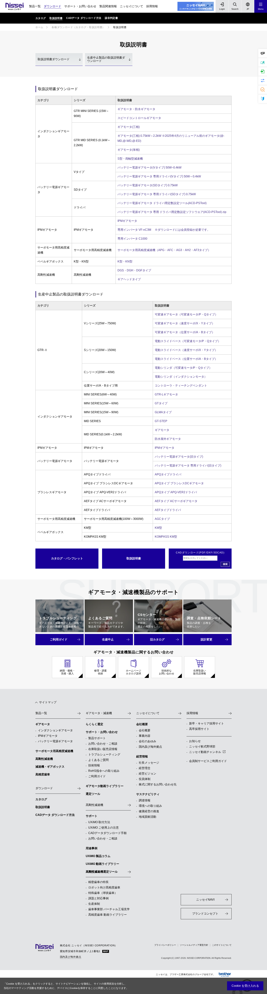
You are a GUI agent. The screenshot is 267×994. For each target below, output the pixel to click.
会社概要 (142, 724)
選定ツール (93, 793)
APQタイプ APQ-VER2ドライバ (176, 492)
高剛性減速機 (44, 758)
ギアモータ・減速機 (99, 713)
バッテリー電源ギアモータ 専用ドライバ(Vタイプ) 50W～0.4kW (159, 176)
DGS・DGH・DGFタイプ (134, 270)
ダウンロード (52, 6)
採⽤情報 (192, 713)
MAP (105, 951)
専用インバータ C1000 (132, 238)
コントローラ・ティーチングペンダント (181, 385)
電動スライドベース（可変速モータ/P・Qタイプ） (188, 341)
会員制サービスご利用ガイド (208, 761)
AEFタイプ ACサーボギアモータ (176, 501)
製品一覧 (35, 6)
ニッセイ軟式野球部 (202, 746)
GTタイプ (161, 403)
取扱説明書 (42, 807)
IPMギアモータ (127, 220)
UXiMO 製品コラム (98, 856)
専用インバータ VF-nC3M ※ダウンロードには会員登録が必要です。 (164, 229)
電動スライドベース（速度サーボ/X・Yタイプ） (186, 350)
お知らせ (195, 741)
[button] (260, 6)
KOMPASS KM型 (166, 536)
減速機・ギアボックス (49, 766)
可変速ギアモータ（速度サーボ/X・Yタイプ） (185, 323)
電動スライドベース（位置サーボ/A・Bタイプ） (186, 358)
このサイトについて (222, 945)
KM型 (158, 527)
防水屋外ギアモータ (168, 438)
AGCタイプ (162, 518)
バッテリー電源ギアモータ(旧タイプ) (179, 456)
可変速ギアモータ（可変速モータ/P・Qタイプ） (186, 314)
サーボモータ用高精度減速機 (54, 751)
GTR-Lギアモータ (166, 394)
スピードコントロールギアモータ (139, 118)
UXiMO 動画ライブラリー (102, 863)
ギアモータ (162, 430)
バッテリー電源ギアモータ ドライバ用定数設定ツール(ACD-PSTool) (162, 203)
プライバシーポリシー (165, 945)
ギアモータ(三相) (129, 126)
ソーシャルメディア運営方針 (194, 945)
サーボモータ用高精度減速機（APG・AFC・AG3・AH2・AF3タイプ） (164, 250)
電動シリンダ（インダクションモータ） (181, 376)
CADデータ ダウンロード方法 (55, 814)
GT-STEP (161, 421)
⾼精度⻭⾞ (42, 774)
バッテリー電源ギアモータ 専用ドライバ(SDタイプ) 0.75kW (157, 194)
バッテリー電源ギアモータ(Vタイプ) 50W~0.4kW (149, 167)
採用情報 (152, 6)
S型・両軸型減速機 (130, 158)
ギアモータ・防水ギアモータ (136, 109)
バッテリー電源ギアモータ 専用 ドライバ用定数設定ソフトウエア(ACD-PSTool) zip (172, 211)
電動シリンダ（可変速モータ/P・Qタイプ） (183, 367)
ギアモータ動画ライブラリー (105, 786)
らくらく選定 (94, 724)
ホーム (39, 27)
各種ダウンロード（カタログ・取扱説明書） (78, 27)
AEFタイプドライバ (168, 510)
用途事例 (91, 848)
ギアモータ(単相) (129, 149)
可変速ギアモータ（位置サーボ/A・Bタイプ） (185, 332)
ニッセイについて (131, 6)
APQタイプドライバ (168, 474)
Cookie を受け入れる (245, 985)
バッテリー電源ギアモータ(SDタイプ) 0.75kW (148, 185)
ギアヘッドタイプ (129, 279)
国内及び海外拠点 (70, 956)
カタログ (41, 799)
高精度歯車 (93, 871)
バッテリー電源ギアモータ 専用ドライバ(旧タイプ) (188, 465)
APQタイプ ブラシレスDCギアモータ (179, 483)
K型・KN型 (125, 261)
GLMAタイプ (163, 412)
